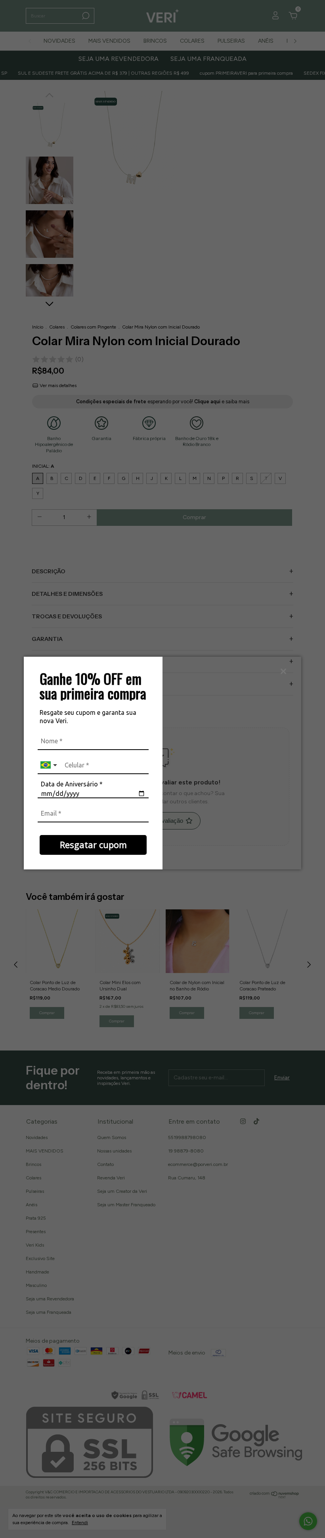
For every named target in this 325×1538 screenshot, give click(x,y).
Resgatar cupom (93, 844)
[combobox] (49, 765)
